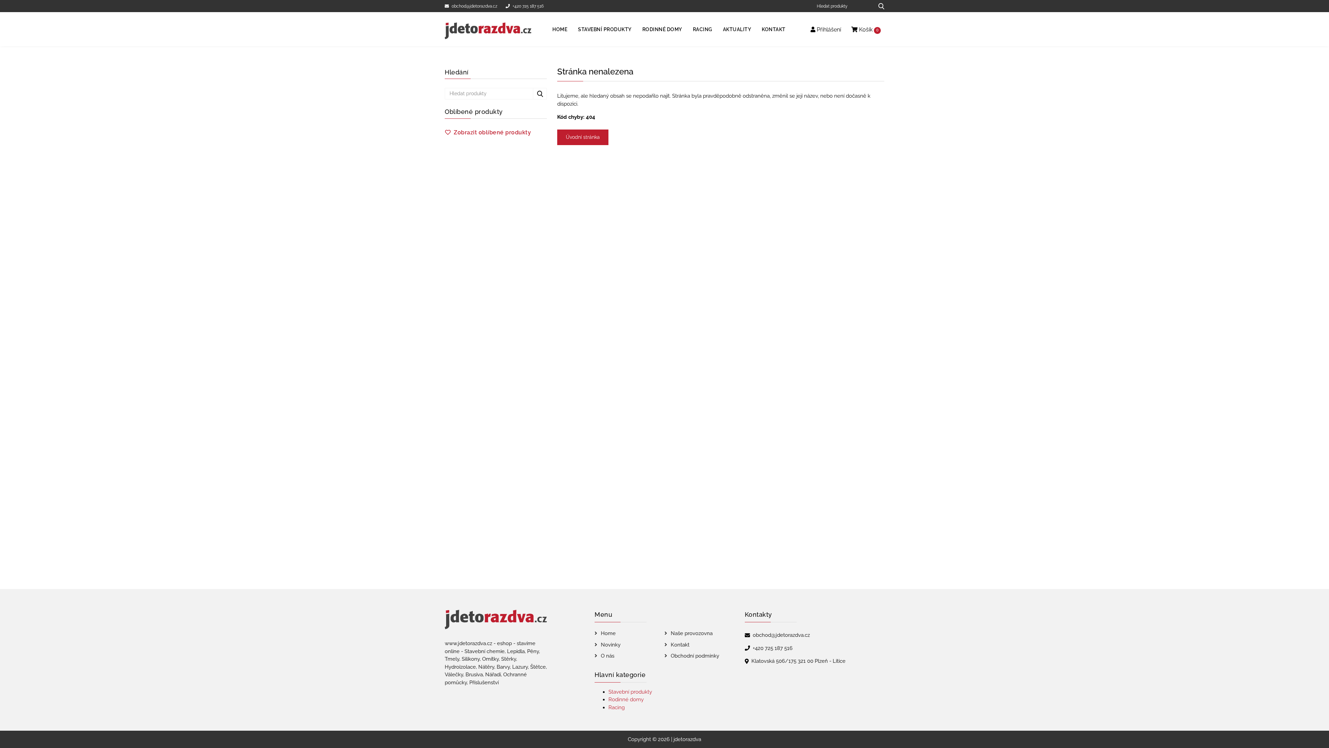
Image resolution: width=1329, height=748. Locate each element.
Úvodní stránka (583, 137)
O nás (607, 656)
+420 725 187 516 (528, 6)
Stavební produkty (605, 29)
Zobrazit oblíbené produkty (492, 132)
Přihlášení (828, 29)
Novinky (611, 645)
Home (559, 29)
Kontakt (774, 29)
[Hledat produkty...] (879, 6)
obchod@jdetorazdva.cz (474, 6)
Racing (702, 29)
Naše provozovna (692, 633)
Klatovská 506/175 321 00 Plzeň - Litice (798, 661)
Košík (868, 29)
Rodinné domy (662, 29)
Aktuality (737, 29)
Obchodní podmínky (695, 656)
